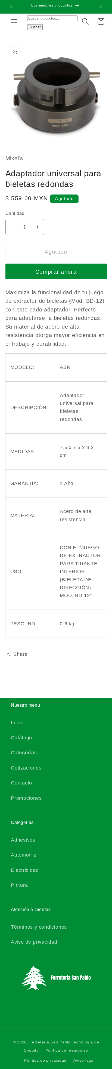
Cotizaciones (26, 768)
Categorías (24, 752)
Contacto (21, 783)
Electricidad (25, 870)
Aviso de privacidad (34, 942)
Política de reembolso (66, 1050)
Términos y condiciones (39, 927)
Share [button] (20, 654)
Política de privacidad (45, 1060)
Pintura (19, 885)
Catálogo (21, 737)
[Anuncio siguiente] (101, 7)
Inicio (17, 722)
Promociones (26, 798)
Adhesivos (23, 840)
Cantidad (14, 213)
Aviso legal (84, 1060)
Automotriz (23, 855)
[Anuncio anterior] (11, 7)
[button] (14, 22)
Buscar (35, 27)
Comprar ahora (56, 272)
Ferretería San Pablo (49, 1042)
